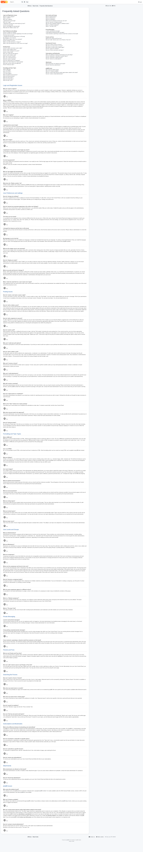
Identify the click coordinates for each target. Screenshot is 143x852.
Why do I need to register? (9, 16)
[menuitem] (140, 2)
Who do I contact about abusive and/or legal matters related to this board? (62, 72)
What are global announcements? (10, 74)
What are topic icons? (8, 80)
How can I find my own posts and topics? (55, 50)
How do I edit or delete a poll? (9, 55)
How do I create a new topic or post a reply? (12, 48)
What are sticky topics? (8, 77)
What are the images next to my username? (12, 39)
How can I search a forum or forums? (54, 44)
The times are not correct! (8, 35)
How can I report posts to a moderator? (11, 60)
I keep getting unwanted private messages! (55, 32)
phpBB (64, 241)
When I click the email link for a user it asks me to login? (15, 43)
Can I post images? (7, 73)
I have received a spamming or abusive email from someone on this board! (62, 33)
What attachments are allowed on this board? (55, 63)
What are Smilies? (7, 72)
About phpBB (21, 792)
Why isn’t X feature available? (52, 71)
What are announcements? (9, 76)
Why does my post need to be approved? (12, 63)
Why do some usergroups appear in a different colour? (57, 23)
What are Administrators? (51, 16)
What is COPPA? (7, 18)
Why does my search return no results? (54, 45)
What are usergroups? (50, 19)
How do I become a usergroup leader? (54, 22)
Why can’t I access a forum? (9, 56)
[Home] (5, 2)
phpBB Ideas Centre (67, 801)
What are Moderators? (50, 18)
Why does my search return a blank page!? (55, 47)
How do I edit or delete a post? (9, 49)
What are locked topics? (8, 79)
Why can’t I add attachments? (9, 57)
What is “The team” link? (51, 26)
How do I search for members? (52, 48)
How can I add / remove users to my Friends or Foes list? (58, 39)
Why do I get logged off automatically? (11, 26)
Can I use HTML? (7, 70)
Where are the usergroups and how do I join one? (56, 20)
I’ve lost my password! (8, 24)
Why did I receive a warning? (9, 59)
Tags (27, 2)
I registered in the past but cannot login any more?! (14, 23)
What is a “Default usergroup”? (52, 24)
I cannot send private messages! (53, 31)
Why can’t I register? (7, 19)
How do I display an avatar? (9, 40)
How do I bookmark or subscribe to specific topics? (57, 56)
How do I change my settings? (9, 32)
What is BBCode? (7, 69)
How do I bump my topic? (8, 64)
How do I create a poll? (8, 52)
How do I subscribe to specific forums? (54, 57)
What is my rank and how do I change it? (12, 42)
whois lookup (19, 812)
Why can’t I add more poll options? (10, 53)
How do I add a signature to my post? (11, 50)
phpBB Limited (42, 790)
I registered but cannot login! (9, 20)
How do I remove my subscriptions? (53, 58)
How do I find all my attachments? (53, 65)
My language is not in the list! (9, 37)
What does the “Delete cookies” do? (11, 27)
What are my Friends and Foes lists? (54, 38)
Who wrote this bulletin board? (52, 69)
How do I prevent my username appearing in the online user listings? (18, 33)
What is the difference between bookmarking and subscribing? (59, 54)
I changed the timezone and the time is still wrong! (14, 36)
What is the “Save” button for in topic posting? (13, 61)
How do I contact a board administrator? (54, 73)
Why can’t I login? (7, 22)
